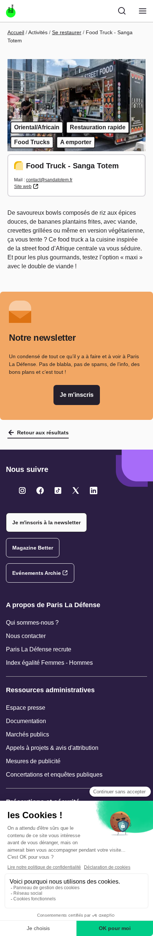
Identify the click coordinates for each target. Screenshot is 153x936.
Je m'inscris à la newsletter (46, 522)
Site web (23, 186)
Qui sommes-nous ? (32, 622)
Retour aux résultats (43, 432)
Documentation (26, 721)
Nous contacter (26, 636)
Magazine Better (32, 548)
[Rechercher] (121, 10)
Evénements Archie (36, 573)
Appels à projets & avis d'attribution (52, 748)
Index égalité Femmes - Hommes (49, 663)
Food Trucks (32, 142)
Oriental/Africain (36, 127)
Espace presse (25, 708)
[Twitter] (22, 490)
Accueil (15, 32)
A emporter (75, 142)
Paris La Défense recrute (38, 649)
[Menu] (142, 11)
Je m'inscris (77, 395)
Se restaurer (66, 32)
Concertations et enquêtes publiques (54, 774)
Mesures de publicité (33, 761)
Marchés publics (27, 734)
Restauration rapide (98, 127)
